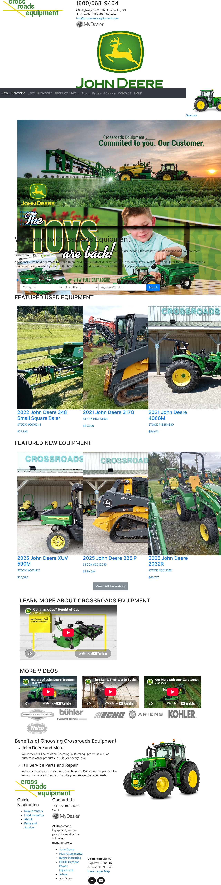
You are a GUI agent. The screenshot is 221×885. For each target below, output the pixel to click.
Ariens (63, 874)
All (25, 280)
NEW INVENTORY (13, 93)
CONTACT (124, 93)
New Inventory (33, 811)
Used (48, 280)
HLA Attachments (70, 853)
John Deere (66, 849)
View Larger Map (99, 871)
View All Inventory (110, 586)
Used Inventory (34, 815)
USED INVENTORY (39, 93)
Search (153, 287)
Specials (191, 115)
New (36, 280)
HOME (138, 93)
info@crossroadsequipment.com (97, 18)
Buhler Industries (70, 857)
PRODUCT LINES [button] (66, 93)
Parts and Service (103, 93)
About (85, 93)
